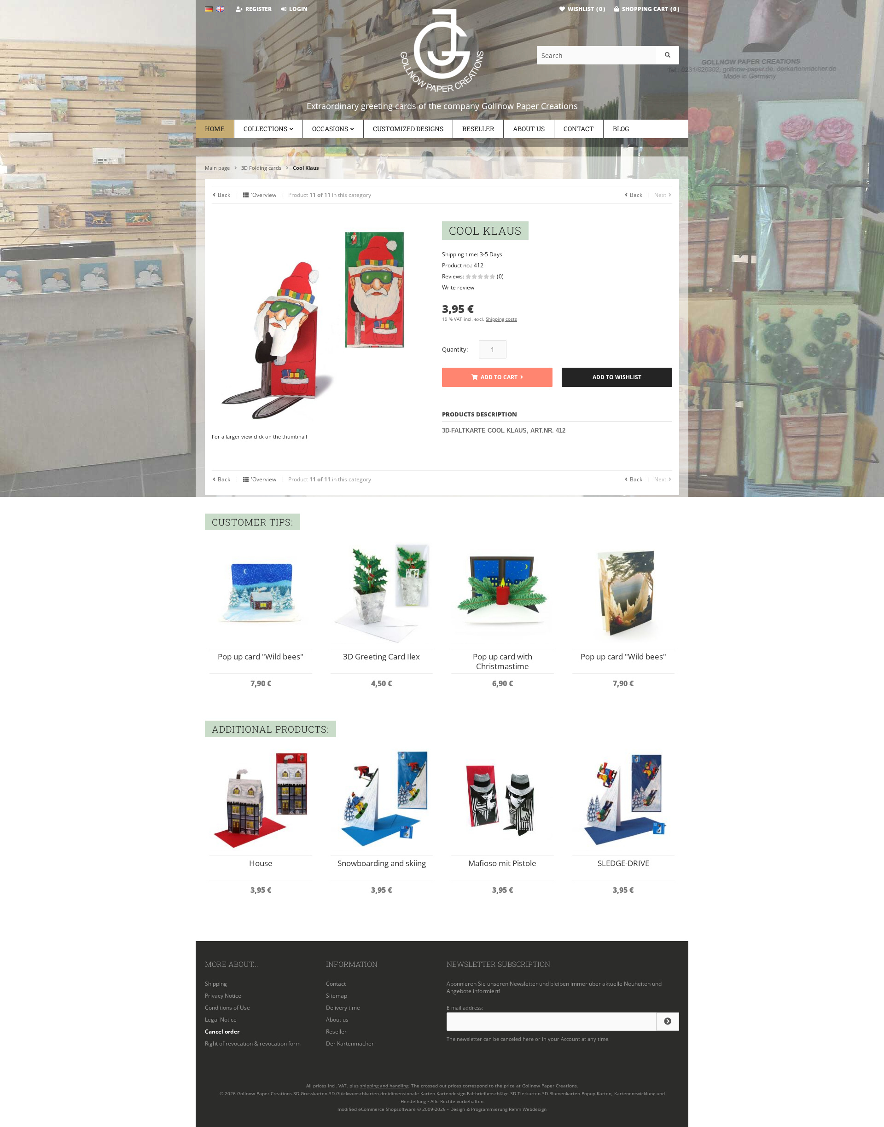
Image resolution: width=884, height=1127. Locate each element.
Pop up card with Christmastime (502, 661)
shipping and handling (384, 1085)
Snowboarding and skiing (381, 863)
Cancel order (222, 1031)
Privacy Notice (223, 996)
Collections (265, 128)
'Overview (263, 195)
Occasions (330, 128)
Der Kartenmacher (350, 1043)
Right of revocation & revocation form (253, 1043)
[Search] (667, 55)
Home (215, 128)
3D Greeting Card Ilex (381, 656)
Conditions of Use (227, 1007)
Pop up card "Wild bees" (260, 656)
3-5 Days (491, 254)
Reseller (478, 128)
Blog (621, 128)
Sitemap (336, 996)
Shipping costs (501, 319)
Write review (458, 287)
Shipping (216, 984)
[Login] (668, 1021)
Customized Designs (408, 128)
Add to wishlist (617, 377)
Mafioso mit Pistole (502, 863)
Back (223, 195)
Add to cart (497, 377)
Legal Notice (221, 1019)
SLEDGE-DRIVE (623, 863)
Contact (579, 128)
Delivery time (343, 1007)
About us (529, 128)
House (261, 863)
